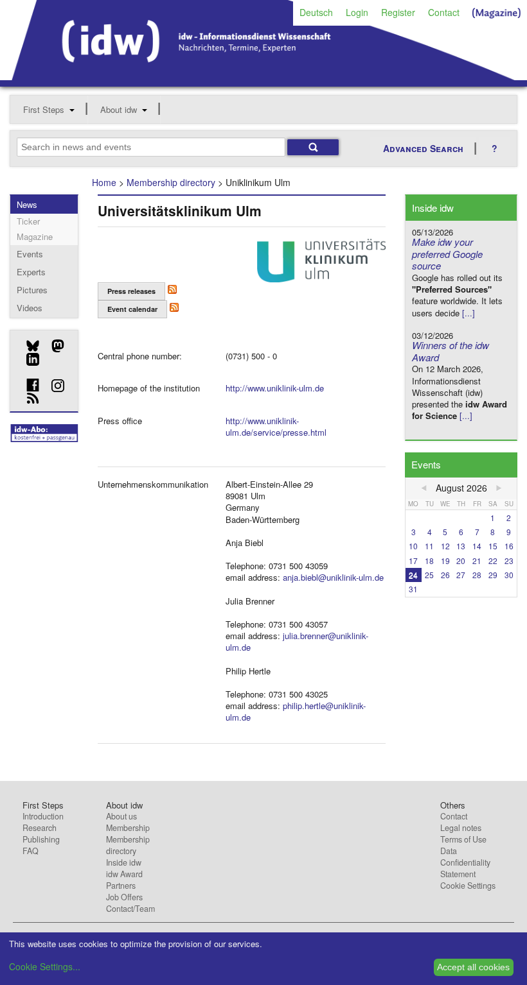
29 (492, 574)
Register (398, 12)
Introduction (43, 816)
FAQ (30, 851)
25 (429, 574)
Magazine (35, 236)
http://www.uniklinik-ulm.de (275, 388)
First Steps (43, 109)
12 (445, 545)
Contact (444, 12)
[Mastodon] (53, 345)
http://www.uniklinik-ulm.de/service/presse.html (276, 426)
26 (445, 574)
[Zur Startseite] (263, 75)
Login (357, 12)
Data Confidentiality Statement (465, 862)
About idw (118, 109)
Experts (31, 272)
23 (509, 560)
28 (476, 574)
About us (121, 816)
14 (476, 545)
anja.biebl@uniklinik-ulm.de (333, 577)
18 (429, 560)
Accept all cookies (473, 967)
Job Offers (124, 897)
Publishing (41, 839)
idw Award (124, 874)
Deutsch (316, 12)
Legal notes (460, 828)
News (27, 204)
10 (413, 545)
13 (460, 545)
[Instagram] (53, 385)
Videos (29, 308)
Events (30, 254)
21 (476, 560)
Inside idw (123, 862)
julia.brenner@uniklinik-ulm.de (297, 641)
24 (413, 574)
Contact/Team (130, 908)
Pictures (32, 290)
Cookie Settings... (44, 966)
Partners (121, 885)
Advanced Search (423, 148)
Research (39, 828)
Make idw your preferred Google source (447, 254)
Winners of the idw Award (450, 351)
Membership (128, 828)
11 (429, 545)
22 (492, 560)
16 (509, 545)
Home (104, 182)
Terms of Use (463, 839)
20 (460, 560)
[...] (468, 313)
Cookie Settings (468, 885)
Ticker (28, 221)
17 (413, 560)
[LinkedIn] (28, 359)
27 (460, 574)
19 (445, 560)
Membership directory (171, 182)
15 (492, 545)
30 (509, 574)
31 (413, 588)
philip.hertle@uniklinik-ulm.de (296, 711)
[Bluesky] (28, 345)
